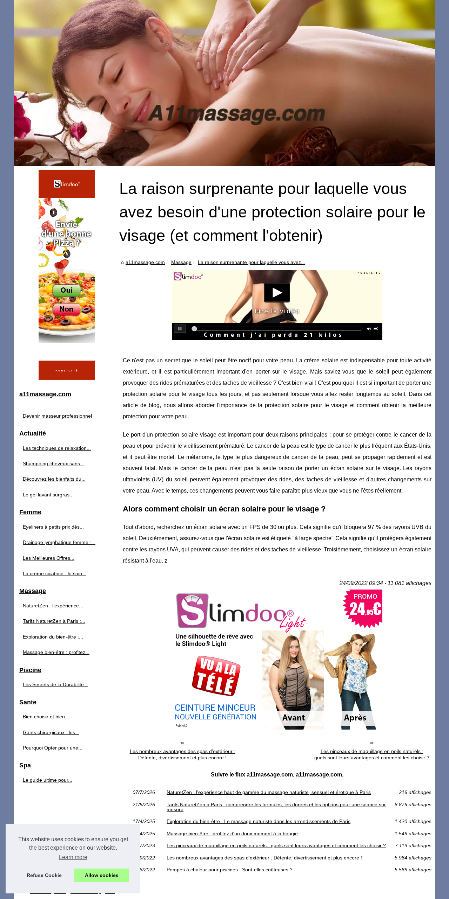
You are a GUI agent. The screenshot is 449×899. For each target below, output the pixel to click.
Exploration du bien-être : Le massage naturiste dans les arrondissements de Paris (258, 821)
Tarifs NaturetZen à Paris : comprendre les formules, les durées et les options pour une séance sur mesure (276, 807)
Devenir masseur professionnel (57, 416)
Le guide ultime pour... (47, 780)
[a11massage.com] (224, 83)
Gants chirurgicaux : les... (51, 732)
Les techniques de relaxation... (57, 448)
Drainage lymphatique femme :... (59, 542)
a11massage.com (145, 262)
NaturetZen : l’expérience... (53, 605)
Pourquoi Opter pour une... (52, 748)
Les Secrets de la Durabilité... (55, 684)
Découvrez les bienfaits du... (54, 479)
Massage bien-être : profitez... (56, 652)
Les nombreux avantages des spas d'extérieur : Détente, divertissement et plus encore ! (182, 754)
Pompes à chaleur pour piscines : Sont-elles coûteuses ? (230, 869)
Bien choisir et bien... (46, 716)
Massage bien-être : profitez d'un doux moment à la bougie (232, 833)
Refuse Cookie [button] (44, 875)
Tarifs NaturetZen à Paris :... (54, 621)
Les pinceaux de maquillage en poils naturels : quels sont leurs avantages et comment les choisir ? (371, 754)
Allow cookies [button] (102, 875)
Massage (181, 262)
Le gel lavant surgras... (48, 494)
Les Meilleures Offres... (48, 558)
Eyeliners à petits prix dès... (53, 527)
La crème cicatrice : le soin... (54, 573)
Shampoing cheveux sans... (53, 463)
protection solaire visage (185, 435)
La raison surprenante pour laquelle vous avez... (251, 262)
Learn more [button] (73, 857)
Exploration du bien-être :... (53, 637)
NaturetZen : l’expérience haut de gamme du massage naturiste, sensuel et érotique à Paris (269, 792)
